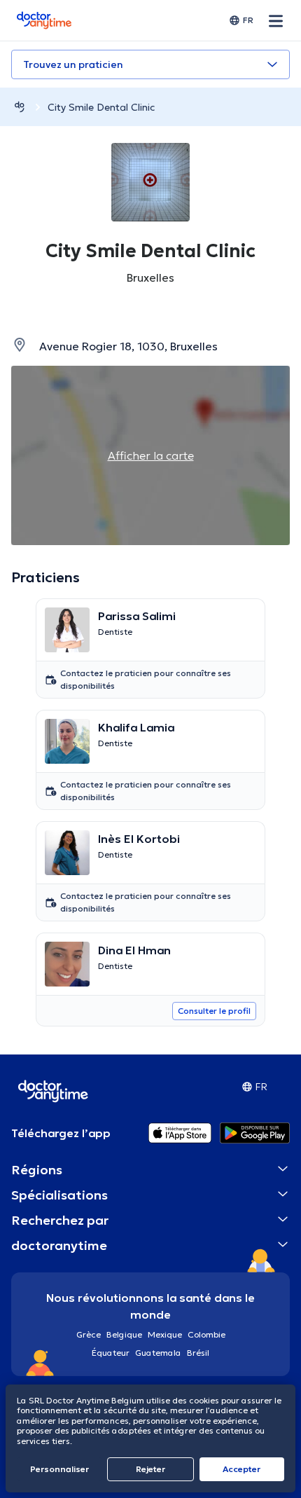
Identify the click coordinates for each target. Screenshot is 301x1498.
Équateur (111, 1352)
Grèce (88, 1334)
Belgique (124, 1334)
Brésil (198, 1352)
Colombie (206, 1334)
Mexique (165, 1334)
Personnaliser (59, 1469)
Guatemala (158, 1352)
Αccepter (241, 1469)
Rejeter (150, 1469)
